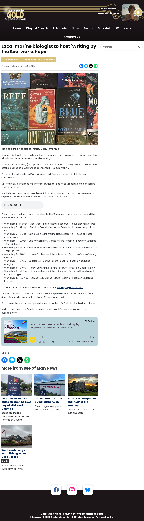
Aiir (112, 517)
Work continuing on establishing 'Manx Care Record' (14, 453)
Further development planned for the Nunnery (82, 402)
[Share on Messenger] (86, 66)
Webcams (123, 28)
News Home (12, 59)
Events (88, 28)
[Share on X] (91, 66)
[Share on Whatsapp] (96, 66)
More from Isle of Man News (40, 59)
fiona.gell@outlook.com (70, 287)
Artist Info (60, 28)
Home (17, 28)
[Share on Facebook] (81, 66)
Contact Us (72, 37)
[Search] (139, 47)
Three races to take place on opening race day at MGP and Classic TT (16, 403)
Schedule (104, 28)
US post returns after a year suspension (48, 400)
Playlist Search (37, 28)
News (75, 28)
